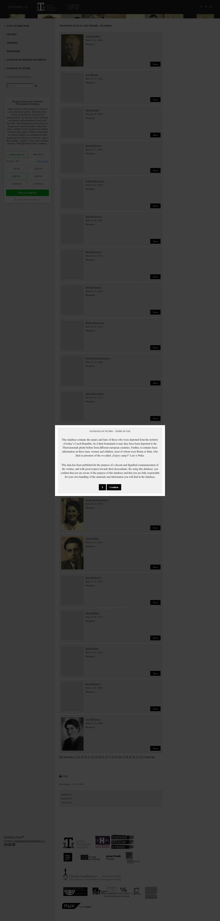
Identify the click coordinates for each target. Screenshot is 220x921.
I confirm (113, 487)
